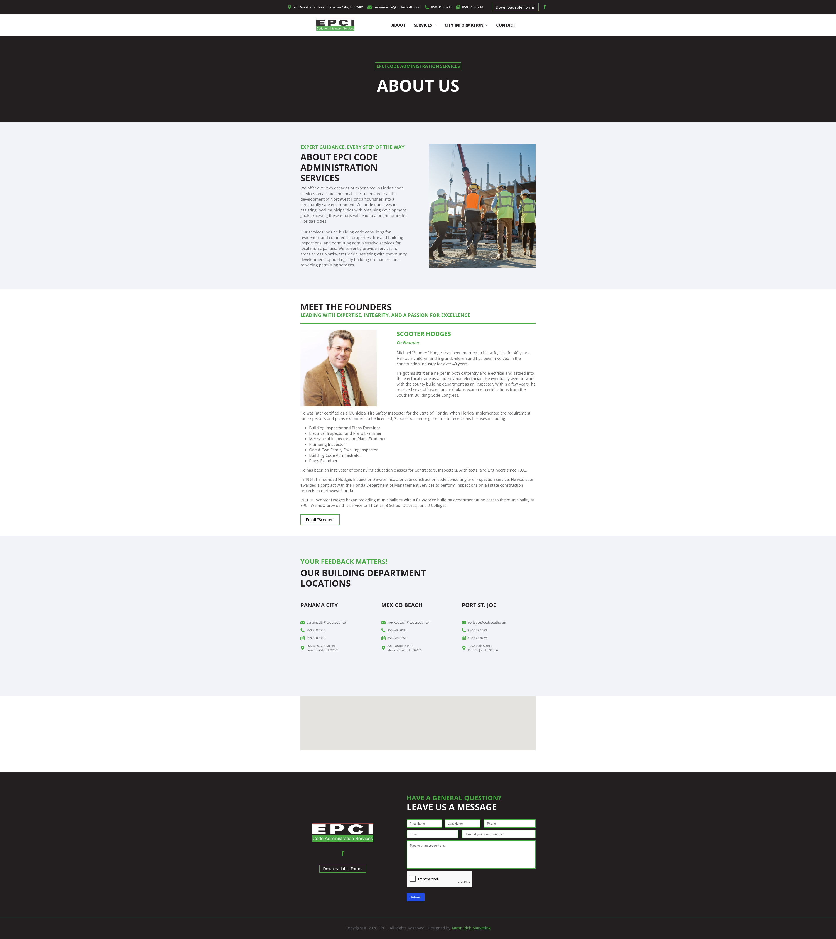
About (398, 25)
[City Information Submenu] (488, 25)
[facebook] (545, 7)
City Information (464, 25)
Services (423, 25)
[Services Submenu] (436, 25)
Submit (415, 897)
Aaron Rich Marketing (471, 928)
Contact (505, 25)
